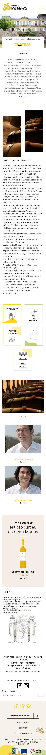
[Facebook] (19, 685)
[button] (18, 416)
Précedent (39, 695)
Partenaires (23, 723)
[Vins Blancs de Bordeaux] (15, 7)
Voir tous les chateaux (19, 716)
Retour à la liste (10, 691)
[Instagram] (26, 685)
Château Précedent (9, 695)
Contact (23, 728)
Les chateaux (19, 39)
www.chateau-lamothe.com (23, 671)
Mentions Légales (23, 733)
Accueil (9, 39)
